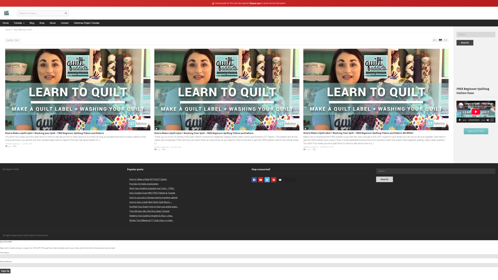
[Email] (280, 179)
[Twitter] (267, 179)
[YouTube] (260, 179)
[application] (476, 112)
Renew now (255, 3)
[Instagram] (286, 179)
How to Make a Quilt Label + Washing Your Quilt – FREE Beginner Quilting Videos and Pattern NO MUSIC (358, 133)
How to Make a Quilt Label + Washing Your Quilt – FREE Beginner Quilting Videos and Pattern (204, 133)
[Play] (460, 120)
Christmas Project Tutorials (86, 23)
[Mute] (488, 120)
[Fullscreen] (492, 120)
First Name (4, 253)
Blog (32, 23)
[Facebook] (254, 179)
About (53, 23)
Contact (65, 23)
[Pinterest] (273, 179)
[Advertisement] (476, 66)
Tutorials (18, 23)
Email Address (6, 261)
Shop (41, 23)
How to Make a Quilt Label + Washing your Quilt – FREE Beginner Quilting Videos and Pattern (54, 133)
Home (6, 23)
